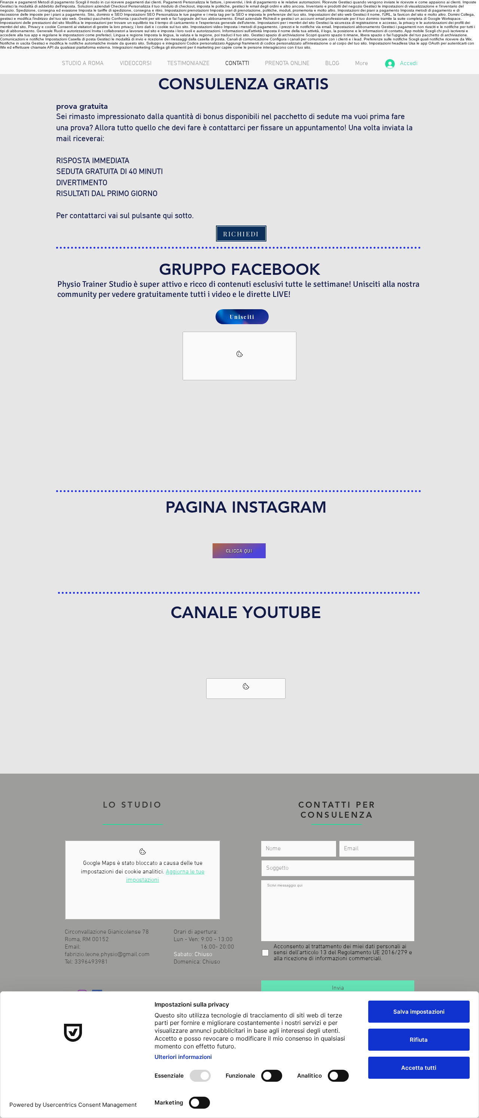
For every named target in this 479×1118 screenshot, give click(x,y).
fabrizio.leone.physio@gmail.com (107, 954)
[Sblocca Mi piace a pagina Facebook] (239, 356)
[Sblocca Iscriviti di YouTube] (246, 688)
